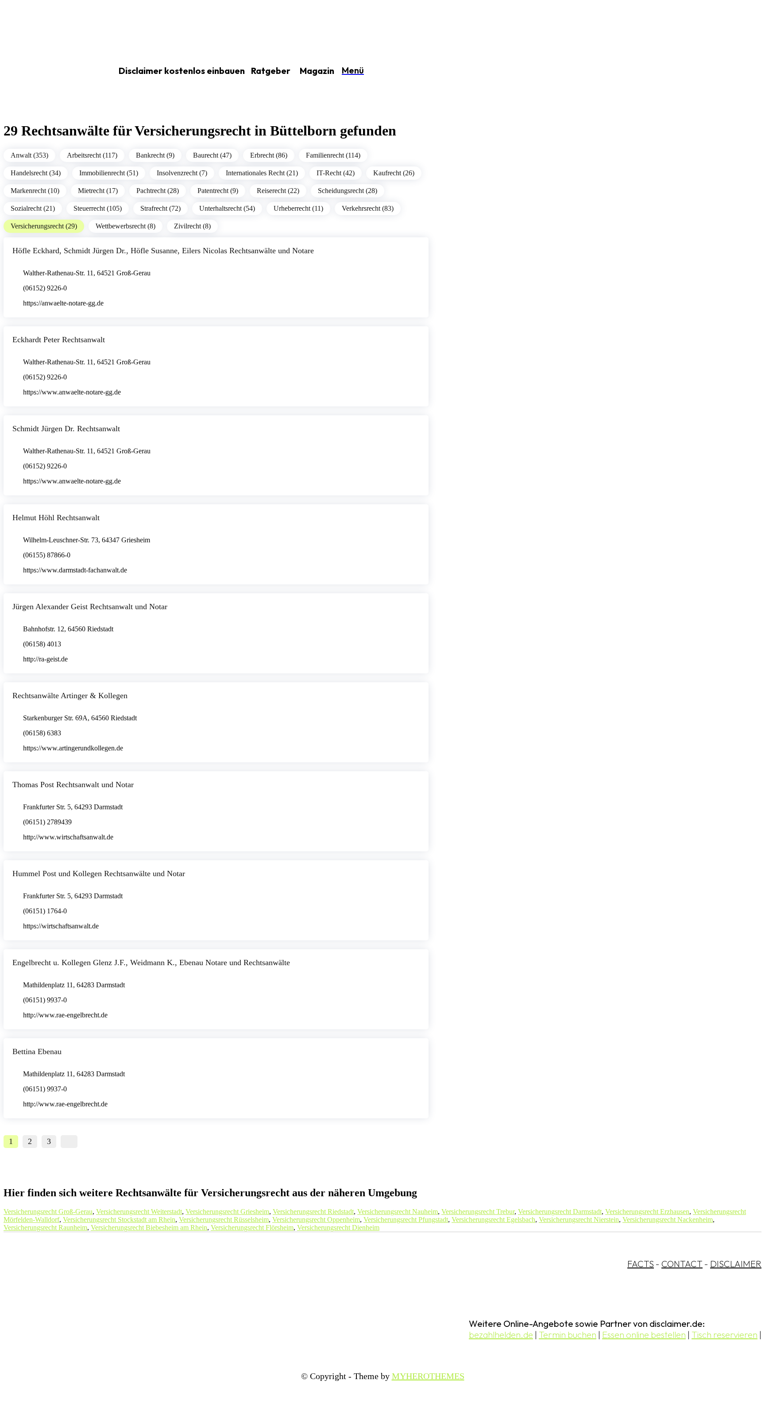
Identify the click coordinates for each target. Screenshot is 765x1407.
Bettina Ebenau (37, 1051)
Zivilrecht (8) (192, 226)
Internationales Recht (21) (262, 173)
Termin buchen (567, 1334)
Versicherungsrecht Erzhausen (647, 1211)
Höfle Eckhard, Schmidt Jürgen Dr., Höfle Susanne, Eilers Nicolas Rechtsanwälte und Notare (163, 250)
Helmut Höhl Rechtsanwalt (56, 517)
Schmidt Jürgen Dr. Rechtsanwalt (66, 428)
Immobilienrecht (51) (108, 173)
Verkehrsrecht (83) (368, 208)
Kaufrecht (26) (393, 173)
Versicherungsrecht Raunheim (45, 1227)
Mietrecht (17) (98, 190)
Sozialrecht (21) (33, 208)
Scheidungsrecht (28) (347, 190)
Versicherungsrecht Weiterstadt (139, 1211)
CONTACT (682, 1263)
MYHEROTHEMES (428, 1376)
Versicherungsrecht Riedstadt (313, 1211)
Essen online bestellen (644, 1334)
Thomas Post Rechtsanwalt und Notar (73, 784)
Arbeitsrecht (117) (92, 155)
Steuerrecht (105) (97, 208)
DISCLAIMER (735, 1263)
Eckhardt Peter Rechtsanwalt (58, 339)
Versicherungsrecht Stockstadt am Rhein (119, 1219)
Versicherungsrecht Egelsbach (493, 1219)
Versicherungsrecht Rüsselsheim (224, 1219)
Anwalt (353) (29, 155)
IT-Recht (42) (336, 173)
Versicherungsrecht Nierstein (579, 1219)
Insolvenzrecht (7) (182, 173)
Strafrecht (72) (160, 208)
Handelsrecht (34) (36, 173)
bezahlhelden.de (501, 1334)
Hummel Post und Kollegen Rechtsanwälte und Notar (98, 873)
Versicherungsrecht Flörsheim (252, 1227)
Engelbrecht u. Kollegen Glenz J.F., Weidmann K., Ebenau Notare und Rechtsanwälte (151, 962)
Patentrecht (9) (217, 190)
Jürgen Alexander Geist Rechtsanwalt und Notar (89, 606)
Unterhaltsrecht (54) (227, 208)
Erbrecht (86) (268, 155)
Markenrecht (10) (35, 190)
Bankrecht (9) (155, 155)
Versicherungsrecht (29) (44, 226)
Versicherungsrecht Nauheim (397, 1211)
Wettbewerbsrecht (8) (125, 226)
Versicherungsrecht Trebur (477, 1211)
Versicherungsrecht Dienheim (338, 1227)
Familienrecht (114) (333, 155)
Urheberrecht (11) (298, 208)
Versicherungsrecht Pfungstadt (405, 1219)
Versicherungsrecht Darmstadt (560, 1211)
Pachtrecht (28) (157, 190)
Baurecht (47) (212, 155)
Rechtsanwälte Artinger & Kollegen (70, 695)
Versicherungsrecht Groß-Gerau (48, 1211)
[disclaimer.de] (48, 71)
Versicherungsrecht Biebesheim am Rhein (149, 1227)
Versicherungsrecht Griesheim (227, 1211)
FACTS (640, 1263)
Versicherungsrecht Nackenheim (667, 1219)
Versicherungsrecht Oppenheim (316, 1219)
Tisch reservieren (724, 1334)
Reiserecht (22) (278, 190)
